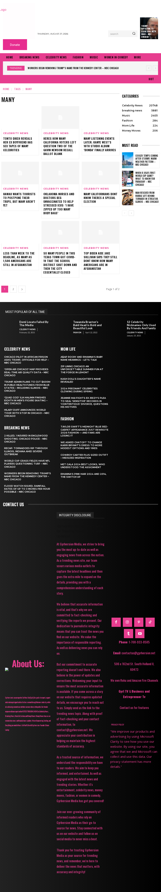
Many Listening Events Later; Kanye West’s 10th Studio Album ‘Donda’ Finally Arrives (100, 144)
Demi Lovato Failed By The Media (33, 323)
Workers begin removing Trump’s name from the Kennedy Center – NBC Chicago (73, 68)
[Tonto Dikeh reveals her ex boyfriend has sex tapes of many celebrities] (20, 117)
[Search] (134, 33)
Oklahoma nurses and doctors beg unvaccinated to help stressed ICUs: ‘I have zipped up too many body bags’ (58, 203)
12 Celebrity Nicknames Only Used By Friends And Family (141, 325)
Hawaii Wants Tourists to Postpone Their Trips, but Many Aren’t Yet (19, 200)
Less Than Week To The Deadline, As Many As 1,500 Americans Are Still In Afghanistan (19, 259)
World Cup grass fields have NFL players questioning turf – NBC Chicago (27, 463)
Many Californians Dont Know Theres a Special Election (100, 198)
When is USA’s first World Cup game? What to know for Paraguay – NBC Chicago (145, 178)
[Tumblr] (128, 633)
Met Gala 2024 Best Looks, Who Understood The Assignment (83, 466)
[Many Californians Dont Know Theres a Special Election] (100, 173)
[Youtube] (139, 633)
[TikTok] (150, 622)
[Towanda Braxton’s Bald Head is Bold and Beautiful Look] (64, 326)
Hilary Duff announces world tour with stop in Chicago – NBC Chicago (26, 412)
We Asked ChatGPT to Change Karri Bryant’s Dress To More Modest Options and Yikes (81, 445)
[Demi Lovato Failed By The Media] (10, 326)
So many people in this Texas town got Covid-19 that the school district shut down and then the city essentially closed (60, 262)
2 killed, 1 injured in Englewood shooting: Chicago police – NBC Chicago (26, 438)
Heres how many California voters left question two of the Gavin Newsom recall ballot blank (59, 146)
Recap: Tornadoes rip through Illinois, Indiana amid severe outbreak (26, 451)
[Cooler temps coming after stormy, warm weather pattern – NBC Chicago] (127, 160)
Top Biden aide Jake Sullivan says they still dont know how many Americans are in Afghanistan (100, 261)
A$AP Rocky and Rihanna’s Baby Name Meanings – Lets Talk (82, 358)
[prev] (148, 68)
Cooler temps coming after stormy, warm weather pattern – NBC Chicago (146, 160)
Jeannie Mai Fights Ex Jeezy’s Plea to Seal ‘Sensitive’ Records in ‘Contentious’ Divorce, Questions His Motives (84, 402)
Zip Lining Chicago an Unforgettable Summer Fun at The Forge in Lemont (82, 369)
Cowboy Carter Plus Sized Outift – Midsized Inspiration (84, 456)
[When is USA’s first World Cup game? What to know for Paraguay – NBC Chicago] (127, 179)
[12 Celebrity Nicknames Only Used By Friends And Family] (117, 326)
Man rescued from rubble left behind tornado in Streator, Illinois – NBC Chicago (147, 197)
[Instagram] (127, 622)
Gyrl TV (124, 691)
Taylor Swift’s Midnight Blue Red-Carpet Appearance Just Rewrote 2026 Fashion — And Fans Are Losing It (84, 431)
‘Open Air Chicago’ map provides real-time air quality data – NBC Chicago (26, 372)
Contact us (13, 504)
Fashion (77, 332)
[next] (155, 68)
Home (6, 89)
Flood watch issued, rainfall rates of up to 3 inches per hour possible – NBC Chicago (27, 488)
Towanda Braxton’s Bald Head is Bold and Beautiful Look (87, 325)
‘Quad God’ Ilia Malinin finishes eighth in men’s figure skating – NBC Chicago (26, 400)
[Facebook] (116, 622)
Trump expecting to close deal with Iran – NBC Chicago (148, 31)
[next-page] (22, 289)
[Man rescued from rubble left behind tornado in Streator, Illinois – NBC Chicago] (127, 197)
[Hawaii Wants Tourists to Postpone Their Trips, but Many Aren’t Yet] (20, 173)
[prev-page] (124, 213)
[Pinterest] (138, 622)
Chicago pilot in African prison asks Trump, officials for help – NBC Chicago (26, 359)
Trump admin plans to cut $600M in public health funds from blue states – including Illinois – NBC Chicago (27, 386)
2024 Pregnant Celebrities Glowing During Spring (79, 390)
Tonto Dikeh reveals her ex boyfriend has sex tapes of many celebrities (17, 144)
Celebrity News (16, 133)
